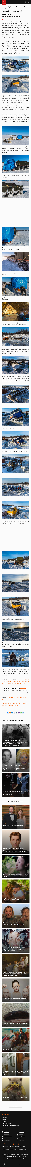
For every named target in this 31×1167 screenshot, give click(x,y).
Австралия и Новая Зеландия (17, 697)
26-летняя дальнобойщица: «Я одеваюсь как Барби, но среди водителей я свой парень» (15, 681)
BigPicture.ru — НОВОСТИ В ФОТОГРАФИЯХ (13, 1146)
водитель (8, 701)
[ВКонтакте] (8, 712)
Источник (3, 707)
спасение (5, 705)
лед (20, 703)
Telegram (23, 688)
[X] (14, 712)
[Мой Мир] (12, 712)
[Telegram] (23, 712)
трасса (11, 705)
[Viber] (19, 712)
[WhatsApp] (21, 712)
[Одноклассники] (10, 712)
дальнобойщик (7, 703)
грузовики (15, 701)
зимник (15, 703)
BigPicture (11, 7)
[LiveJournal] (16, 712)
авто (3, 699)
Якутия (16, 705)
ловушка (25, 703)
